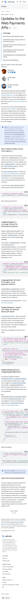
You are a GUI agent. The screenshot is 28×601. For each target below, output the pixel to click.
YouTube (4, 582)
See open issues (6, 560)
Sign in (24, 1)
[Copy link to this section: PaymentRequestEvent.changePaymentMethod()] (22, 372)
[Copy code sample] (27, 192)
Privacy (7, 594)
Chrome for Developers (7, 566)
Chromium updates (7, 569)
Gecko (9, 178)
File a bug (4, 558)
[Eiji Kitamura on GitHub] (10, 73)
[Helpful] (10, 14)
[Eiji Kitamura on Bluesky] (14, 73)
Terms (2, 594)
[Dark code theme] (25, 192)
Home (2, 11)
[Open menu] (2, 2)
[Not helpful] (12, 14)
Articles (3, 6)
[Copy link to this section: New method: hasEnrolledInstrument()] (14, 151)
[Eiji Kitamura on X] (8, 73)
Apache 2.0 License (5, 524)
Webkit (3, 178)
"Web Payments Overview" (18, 101)
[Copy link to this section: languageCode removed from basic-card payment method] (16, 284)
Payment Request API (7, 95)
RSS (3, 587)
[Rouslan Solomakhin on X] (8, 87)
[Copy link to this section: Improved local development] (25, 478)
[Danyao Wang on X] (8, 80)
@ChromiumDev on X (7, 580)
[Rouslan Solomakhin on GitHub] (10, 87)
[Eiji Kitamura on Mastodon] (12, 73)
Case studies (5, 571)
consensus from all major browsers (10, 174)
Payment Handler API (11, 109)
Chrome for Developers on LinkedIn (10, 584)
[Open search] (17, 2)
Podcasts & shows (6, 574)
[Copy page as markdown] (14, 28)
